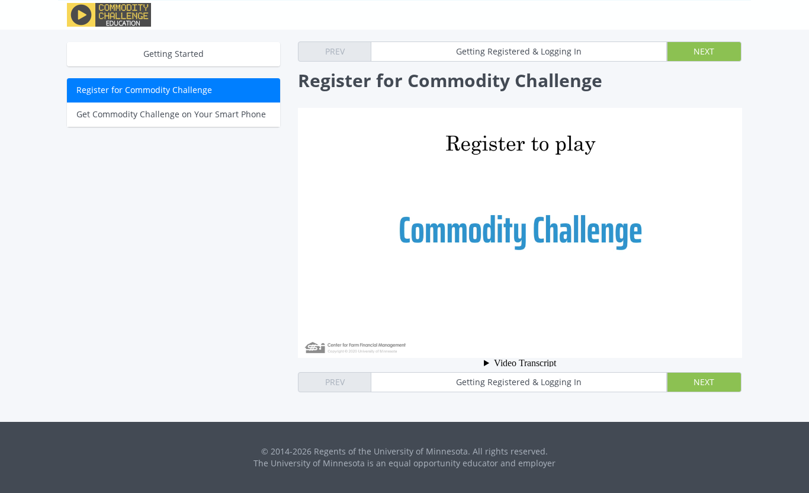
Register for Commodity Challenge (144, 89)
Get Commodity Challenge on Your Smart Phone (171, 114)
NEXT (704, 51)
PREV (335, 51)
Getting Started (173, 53)
